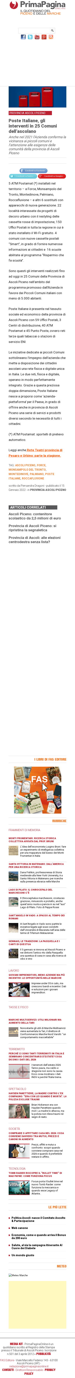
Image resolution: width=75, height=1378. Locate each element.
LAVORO (14, 970)
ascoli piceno (25, 465)
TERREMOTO (17, 1049)
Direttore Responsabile (29, 1370)
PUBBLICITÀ (43, 1354)
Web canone (20, 1228)
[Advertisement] (37, 62)
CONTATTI (8, 1370)
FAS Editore (7, 1360)
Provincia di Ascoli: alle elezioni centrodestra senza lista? (35, 539)
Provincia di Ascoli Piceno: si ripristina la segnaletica (32, 528)
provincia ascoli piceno (48, 489)
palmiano (37, 474)
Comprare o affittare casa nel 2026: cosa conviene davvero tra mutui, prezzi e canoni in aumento (36, 1136)
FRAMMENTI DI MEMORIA (24, 830)
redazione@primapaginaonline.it (28, 1366)
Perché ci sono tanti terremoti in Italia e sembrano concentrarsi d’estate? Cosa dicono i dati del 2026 (36, 1056)
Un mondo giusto (23, 1255)
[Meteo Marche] (18, 1275)
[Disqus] (37, 595)
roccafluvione (33, 478)
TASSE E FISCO (18, 1007)
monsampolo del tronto (27, 469)
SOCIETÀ (14, 1129)
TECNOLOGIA (17, 1168)
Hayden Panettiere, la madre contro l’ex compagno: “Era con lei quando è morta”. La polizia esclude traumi (38, 1096)
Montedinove (18, 474)
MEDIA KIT (16, 1344)
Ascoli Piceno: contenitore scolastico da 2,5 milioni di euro (35, 516)
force (41, 465)
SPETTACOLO (17, 1089)
